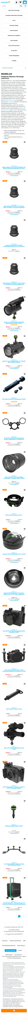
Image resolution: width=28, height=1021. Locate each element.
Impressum (5, 940)
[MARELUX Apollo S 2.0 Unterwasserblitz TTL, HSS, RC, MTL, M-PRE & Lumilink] (14, 347)
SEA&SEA (15, 109)
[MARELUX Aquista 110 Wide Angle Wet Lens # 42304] (14, 539)
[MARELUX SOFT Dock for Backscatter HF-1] (14, 500)
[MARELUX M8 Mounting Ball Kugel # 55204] (14, 811)
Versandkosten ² (17, 173)
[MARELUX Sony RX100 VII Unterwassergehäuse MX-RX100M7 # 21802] (14, 616)
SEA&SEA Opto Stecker (10, 100)
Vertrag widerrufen (10, 950)
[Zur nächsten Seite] (26, 916)
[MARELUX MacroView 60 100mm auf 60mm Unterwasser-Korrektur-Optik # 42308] (14, 462)
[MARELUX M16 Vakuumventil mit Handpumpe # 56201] (14, 384)
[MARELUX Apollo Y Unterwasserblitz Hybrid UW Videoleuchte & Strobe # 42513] (14, 307)
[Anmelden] (16, 2)
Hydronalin (14, 167)
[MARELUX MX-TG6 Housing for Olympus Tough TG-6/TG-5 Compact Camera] (14, 772)
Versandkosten (18, 954)
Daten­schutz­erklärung (15, 940)
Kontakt (20, 950)
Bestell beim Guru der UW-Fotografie (15, 931)
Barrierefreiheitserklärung (8, 945)
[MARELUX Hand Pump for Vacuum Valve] (14, 694)
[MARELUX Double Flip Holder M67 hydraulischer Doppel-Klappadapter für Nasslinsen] (14, 423)
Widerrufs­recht (21, 945)
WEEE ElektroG (9, 954)
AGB (24, 940)
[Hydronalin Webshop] (7, 2)
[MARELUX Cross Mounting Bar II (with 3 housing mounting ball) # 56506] (14, 849)
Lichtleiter (10, 101)
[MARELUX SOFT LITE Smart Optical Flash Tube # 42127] (14, 733)
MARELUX (14, 322)
